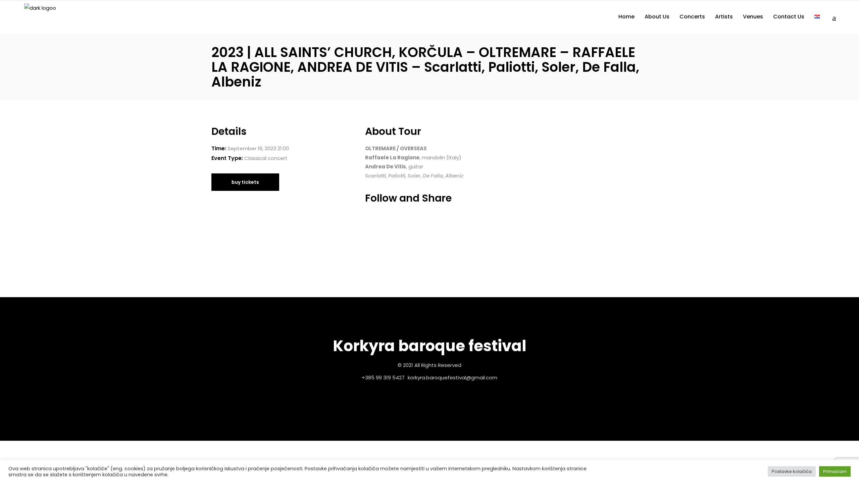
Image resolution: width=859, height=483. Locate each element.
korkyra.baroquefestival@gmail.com (452, 377)
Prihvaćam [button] (835, 471)
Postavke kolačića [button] (792, 471)
